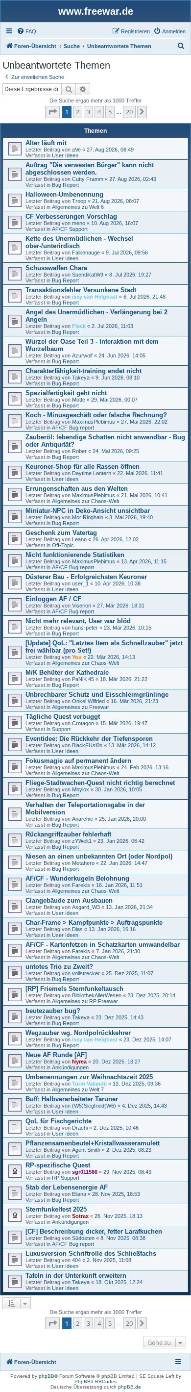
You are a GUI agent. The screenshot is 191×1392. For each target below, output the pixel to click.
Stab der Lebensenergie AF (66, 1187)
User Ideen (65, 155)
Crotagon (83, 723)
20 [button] (129, 111)
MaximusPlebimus (93, 422)
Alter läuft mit (46, 143)
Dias (77, 929)
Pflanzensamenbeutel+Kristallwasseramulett (92, 1143)
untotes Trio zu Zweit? (59, 966)
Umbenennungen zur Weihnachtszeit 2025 (89, 1077)
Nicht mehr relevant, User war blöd (78, 621)
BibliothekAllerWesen (96, 995)
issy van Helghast (95, 297)
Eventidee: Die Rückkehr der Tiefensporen (89, 738)
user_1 (80, 583)
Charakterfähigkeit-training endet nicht (83, 371)
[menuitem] (26, 31)
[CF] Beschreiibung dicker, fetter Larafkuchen (93, 1231)
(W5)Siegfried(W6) (94, 1106)
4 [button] (99, 111)
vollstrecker (86, 973)
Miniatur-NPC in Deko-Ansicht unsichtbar (87, 510)
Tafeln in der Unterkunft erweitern (75, 1275)
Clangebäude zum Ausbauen (69, 900)
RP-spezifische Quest (57, 1165)
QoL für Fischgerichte (58, 1121)
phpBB (46, 1376)
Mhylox (80, 789)
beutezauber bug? (52, 1010)
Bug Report (65, 185)
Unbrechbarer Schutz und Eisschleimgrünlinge (96, 694)
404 (76, 1260)
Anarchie (82, 819)
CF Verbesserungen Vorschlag (71, 216)
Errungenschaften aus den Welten (76, 488)
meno (78, 223)
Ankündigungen (70, 1067)
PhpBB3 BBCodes (95, 1381)
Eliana (79, 1194)
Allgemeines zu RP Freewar (85, 1001)
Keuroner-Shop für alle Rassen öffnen (82, 466)
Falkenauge (86, 252)
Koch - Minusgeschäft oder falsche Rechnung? (96, 415)
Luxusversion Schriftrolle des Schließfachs (90, 1253)
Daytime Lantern (91, 473)
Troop (79, 201)
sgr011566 (84, 1172)
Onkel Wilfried (88, 701)
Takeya (81, 377)
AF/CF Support (70, 229)
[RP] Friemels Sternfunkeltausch (74, 988)
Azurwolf (82, 355)
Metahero (83, 863)
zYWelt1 (82, 841)
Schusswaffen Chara (56, 268)
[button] (52, 112)
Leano (79, 539)
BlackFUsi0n (87, 745)
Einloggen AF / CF (53, 599)
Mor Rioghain (87, 517)
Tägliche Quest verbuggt (62, 716)
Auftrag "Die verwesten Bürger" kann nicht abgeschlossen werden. (89, 168)
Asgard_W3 (86, 907)
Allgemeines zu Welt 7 (78, 1089)
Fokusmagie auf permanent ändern (78, 760)
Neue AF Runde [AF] (56, 1055)
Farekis (81, 885)
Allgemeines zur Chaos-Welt (85, 501)
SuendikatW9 (87, 275)
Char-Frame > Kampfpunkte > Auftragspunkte (94, 922)
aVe (76, 149)
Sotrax (80, 1216)
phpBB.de (129, 1387)
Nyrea (79, 1061)
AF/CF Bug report (73, 427)
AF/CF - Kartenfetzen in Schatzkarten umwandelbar (102, 944)
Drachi (80, 1128)
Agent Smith (86, 1150)
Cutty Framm (87, 179)
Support (61, 729)
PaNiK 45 (83, 679)
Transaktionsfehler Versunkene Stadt (80, 290)
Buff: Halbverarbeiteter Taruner (71, 1099)
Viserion (81, 605)
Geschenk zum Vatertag (61, 532)
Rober (79, 451)
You (77, 657)
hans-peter (85, 628)
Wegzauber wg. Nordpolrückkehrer (78, 1033)
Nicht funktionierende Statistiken (74, 554)
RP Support (65, 1178)
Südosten (83, 1238)
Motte (78, 400)
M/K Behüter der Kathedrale (67, 672)
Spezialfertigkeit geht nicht (66, 393)
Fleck (79, 326)
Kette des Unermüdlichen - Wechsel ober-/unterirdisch (79, 242)
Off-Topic (63, 545)
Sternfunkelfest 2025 (56, 1209)
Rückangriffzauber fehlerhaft (68, 834)
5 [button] (110, 111)
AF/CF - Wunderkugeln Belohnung (77, 878)
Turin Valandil (89, 1084)
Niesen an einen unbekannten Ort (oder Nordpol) (98, 856)
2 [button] (77, 111)
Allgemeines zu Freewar (80, 707)
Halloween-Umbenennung (64, 194)
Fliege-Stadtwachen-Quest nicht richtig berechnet (100, 782)
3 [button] (88, 111)
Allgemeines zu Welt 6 (78, 207)
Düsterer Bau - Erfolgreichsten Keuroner (86, 577)
